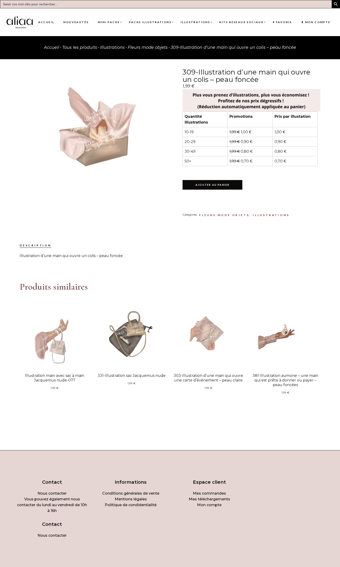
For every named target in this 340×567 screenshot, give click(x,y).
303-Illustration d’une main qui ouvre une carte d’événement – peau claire (208, 377)
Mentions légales (131, 499)
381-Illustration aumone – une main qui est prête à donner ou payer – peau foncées (285, 380)
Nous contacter (52, 493)
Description (35, 245)
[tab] (35, 245)
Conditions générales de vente (130, 493)
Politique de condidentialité (131, 505)
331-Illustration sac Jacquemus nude (132, 375)
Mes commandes (209, 493)
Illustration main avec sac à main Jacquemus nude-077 (54, 377)
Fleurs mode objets (224, 215)
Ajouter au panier (212, 184)
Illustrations (271, 215)
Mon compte (209, 505)
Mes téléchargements (209, 499)
